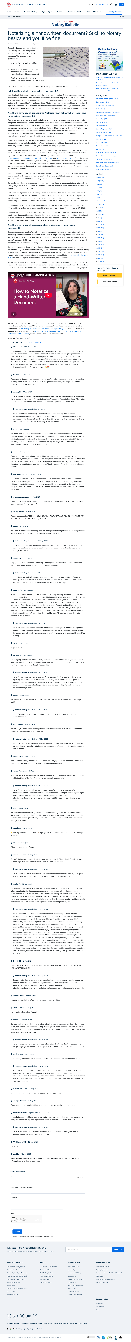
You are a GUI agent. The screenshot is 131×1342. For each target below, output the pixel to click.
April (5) (99, 194)
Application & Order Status (48, 1267)
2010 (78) (100, 258)
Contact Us (48, 1323)
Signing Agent (47, 12)
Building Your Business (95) (104, 105)
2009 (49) (100, 261)
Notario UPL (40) (101, 142)
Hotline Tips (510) (101, 119)
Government (100, 1307)
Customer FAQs (45, 1270)
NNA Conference (12, 1295)
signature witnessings (65, 158)
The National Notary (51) (103, 169)
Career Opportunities (75, 1295)
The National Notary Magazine (17, 1288)
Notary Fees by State (13, 1282)
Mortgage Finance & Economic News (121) (109, 136)
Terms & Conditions (59, 1323)
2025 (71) (100, 208)
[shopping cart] (115, 4)
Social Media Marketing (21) (104, 166)
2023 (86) (100, 214)
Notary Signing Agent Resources (17, 1273)
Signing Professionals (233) (104, 159)
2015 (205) (100, 241)
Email (22, 1187)
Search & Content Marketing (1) (106, 156)
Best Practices (23, 338)
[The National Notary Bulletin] (65, 24)
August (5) (100, 181)
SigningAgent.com (102, 1270)
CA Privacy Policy (81, 1323)
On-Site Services (73, 1292)
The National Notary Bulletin (16, 1267)
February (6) (101, 201)
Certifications (72, 1282)
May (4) (99, 191)
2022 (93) (100, 218)
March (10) (100, 197)
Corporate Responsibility (76, 1279)
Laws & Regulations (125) (104, 129)
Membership (72, 1276)
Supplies (60, 12)
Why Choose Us (73, 1267)
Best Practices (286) (102, 102)
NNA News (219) (101, 139)
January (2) (100, 204)
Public (98, 1310)
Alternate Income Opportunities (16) (107, 99)
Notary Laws (11, 1285)
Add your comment (34, 343)
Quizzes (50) (100, 149)
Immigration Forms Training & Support (109, 1273)
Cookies (40, 1323)
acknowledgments (17, 158)
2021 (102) (100, 221)
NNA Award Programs (75, 1285)
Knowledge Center (113, 12)
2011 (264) (100, 255)
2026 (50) (100, 177)
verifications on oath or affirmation (38, 158)
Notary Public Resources (15, 1270)
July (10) (99, 184)
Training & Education (94, 12)
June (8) (99, 187)
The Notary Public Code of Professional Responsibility (41, 328)
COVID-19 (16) (100, 109)
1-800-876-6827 (103, 4)
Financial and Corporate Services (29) (108, 112)
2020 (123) (100, 224)
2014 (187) (100, 245)
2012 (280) (100, 251)
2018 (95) (100, 231)
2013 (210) (100, 248)
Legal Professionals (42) (103, 132)
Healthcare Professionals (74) (105, 115)
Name (13, 1177)
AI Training (70, 1323)
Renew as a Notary (30, 12)
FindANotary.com (102, 1282)
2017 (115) (100, 234)
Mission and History (74, 1273)
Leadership (71, 1270)
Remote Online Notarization (16, 1279)
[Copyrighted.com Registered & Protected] (91, 1337)
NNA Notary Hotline (46, 1273)
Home (8, 16)
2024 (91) (100, 211)
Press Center (11, 1292)
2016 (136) (100, 238)
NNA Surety (100, 1276)
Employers (99, 1304)
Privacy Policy (24, 1323)
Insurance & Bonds (74, 12)
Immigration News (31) (103, 122)
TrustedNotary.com (102, 1267)
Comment (14, 1197)
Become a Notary (13, 12)
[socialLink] (9, 1316)
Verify (12, 1213)
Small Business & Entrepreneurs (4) (107, 163)
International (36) (101, 126)
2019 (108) (100, 228)
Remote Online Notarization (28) (106, 152)
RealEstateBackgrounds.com (105, 1279)
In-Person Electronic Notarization (17, 1276)
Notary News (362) (102, 146)
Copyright (33, 1323)
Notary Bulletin (17, 16)
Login (121, 4)
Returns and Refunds (46, 1276)
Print (123, 16)
